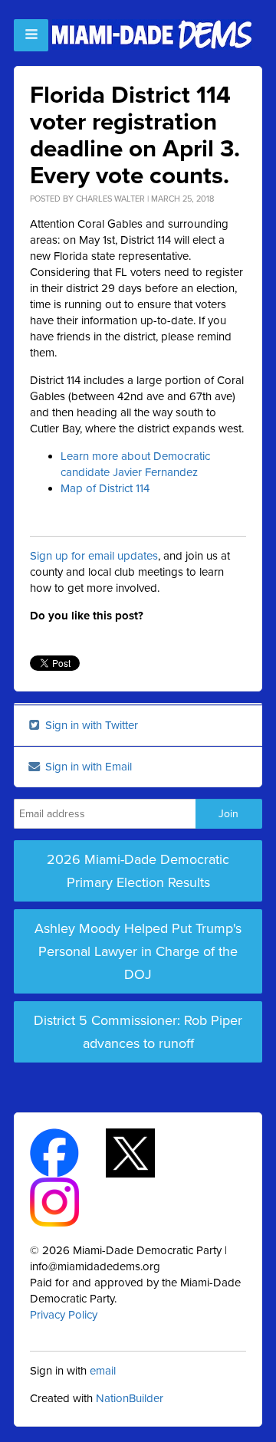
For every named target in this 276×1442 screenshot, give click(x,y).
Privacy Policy (63, 1315)
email (103, 1371)
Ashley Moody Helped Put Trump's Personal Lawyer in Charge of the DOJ (138, 951)
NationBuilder (129, 1398)
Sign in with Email (87, 767)
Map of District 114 (105, 488)
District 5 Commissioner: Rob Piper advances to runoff (138, 1032)
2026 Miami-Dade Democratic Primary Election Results (138, 871)
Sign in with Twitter (90, 725)
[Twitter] (144, 1152)
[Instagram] (68, 1201)
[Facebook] (68, 1152)
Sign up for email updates (94, 556)
